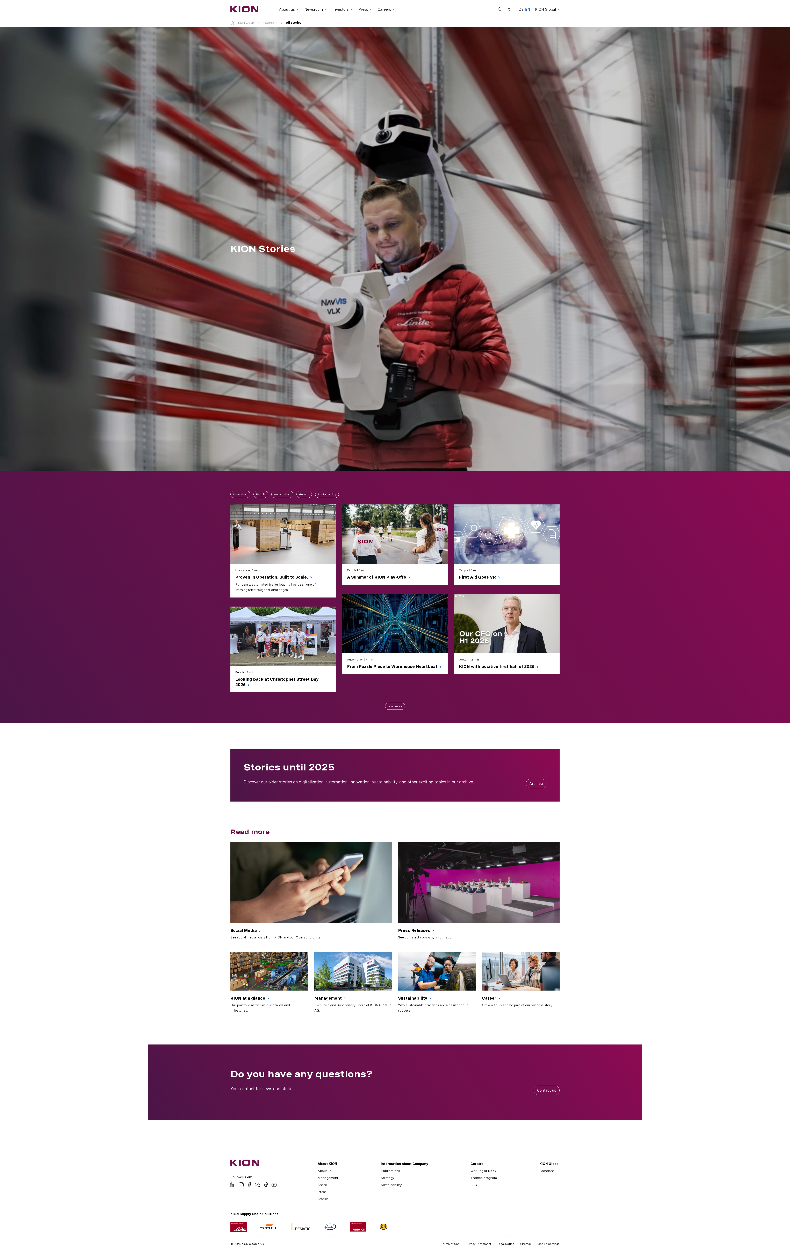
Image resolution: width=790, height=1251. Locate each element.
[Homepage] (243, 9)
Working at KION (483, 1171)
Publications (390, 1171)
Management (328, 998)
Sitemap (526, 1243)
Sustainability (327, 494)
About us (324, 1171)
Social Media (244, 930)
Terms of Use (450, 1243)
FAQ (474, 1185)
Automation (282, 494)
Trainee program (484, 1178)
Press (322, 1192)
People (260, 494)
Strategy (387, 1178)
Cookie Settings (549, 1243)
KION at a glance (248, 998)
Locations (546, 1171)
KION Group (246, 22)
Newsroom (270, 22)
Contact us (546, 1090)
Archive (536, 783)
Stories (323, 1199)
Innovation (240, 494)
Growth (304, 494)
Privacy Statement (478, 1243)
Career (489, 998)
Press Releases (414, 930)
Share (322, 1185)
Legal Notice (505, 1243)
